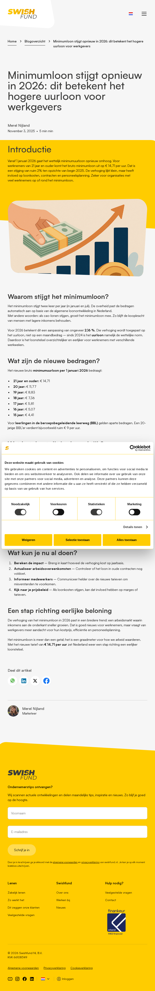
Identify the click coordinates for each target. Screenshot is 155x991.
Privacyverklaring (55, 968)
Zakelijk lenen (16, 892)
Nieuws (61, 907)
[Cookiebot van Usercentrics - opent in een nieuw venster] (132, 448)
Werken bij (63, 900)
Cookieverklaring (81, 968)
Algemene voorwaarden (23, 968)
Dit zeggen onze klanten (24, 907)
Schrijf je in (21, 850)
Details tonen (132, 527)
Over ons (62, 892)
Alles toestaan (127, 540)
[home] (22, 14)
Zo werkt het (16, 900)
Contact (110, 900)
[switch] (58, 512)
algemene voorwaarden (65, 862)
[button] (130, 14)
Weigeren (28, 540)
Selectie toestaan (78, 540)
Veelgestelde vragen (21, 915)
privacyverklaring (90, 862)
